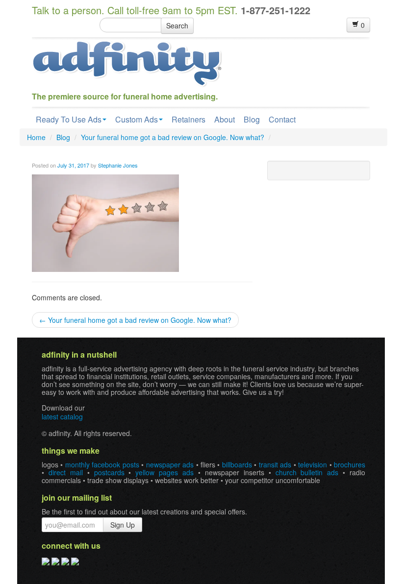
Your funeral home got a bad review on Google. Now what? (172, 137)
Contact (282, 119)
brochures (349, 464)
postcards (109, 472)
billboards (237, 464)
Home (36, 137)
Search (177, 25)
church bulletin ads (307, 472)
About (224, 119)
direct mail (66, 472)
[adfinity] (127, 63)
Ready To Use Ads (68, 119)
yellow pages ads (164, 472)
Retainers (188, 119)
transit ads (275, 464)
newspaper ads (170, 464)
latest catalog (62, 416)
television (312, 464)
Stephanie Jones (118, 165)
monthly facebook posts (102, 464)
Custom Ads (136, 119)
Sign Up (122, 525)
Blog (252, 119)
